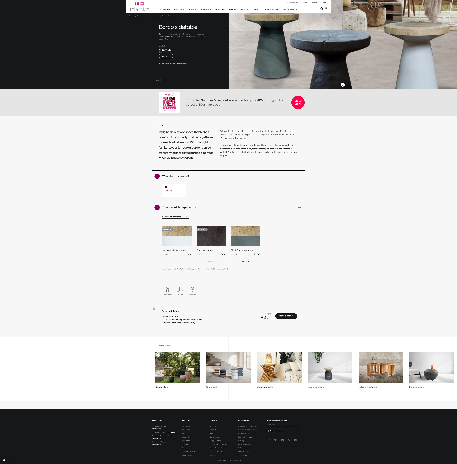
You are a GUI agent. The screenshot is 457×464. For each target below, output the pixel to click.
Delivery (241, 441)
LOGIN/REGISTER (293, 2)
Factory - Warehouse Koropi (162, 436)
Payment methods (245, 437)
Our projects (214, 437)
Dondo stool (161, 387)
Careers (213, 455)
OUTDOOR (244, 9)
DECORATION (220, 9)
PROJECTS (256, 9)
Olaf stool (211, 387)
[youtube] (282, 440)
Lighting (185, 444)
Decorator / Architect (217, 448)
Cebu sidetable (265, 387)
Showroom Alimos (158, 432)
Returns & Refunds (244, 444)
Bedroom (185, 433)
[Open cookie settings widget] (8, 460)
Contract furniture (216, 451)
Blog (211, 433)
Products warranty (244, 433)
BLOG (305, 2)
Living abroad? (215, 441)
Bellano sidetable (368, 387)
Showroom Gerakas (159, 426)
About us (213, 426)
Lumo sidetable (316, 387)
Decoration (186, 441)
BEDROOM (192, 9)
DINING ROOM (179, 9)
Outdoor (131, 16)
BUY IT (164, 56)
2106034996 (156, 428)
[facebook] (269, 440)
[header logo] (139, 6)
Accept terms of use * (278, 431)
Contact (213, 430)
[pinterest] (289, 440)
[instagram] (295, 440)
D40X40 (169, 191)
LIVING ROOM (165, 9)
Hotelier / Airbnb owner (218, 444)
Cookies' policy (243, 451)
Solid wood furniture (189, 451)
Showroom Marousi (159, 442)
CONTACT (315, 2)
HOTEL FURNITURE (271, 9)
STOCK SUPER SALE (290, 9)
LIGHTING (232, 9)
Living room (186, 426)
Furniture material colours (247, 430)
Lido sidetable (416, 387)
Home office (186, 437)
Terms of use (242, 455)
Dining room (186, 430)
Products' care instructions (247, 426)
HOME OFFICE (206, 9)
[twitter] (275, 440)
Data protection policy (246, 448)
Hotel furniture (187, 455)
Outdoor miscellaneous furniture (148, 16)
